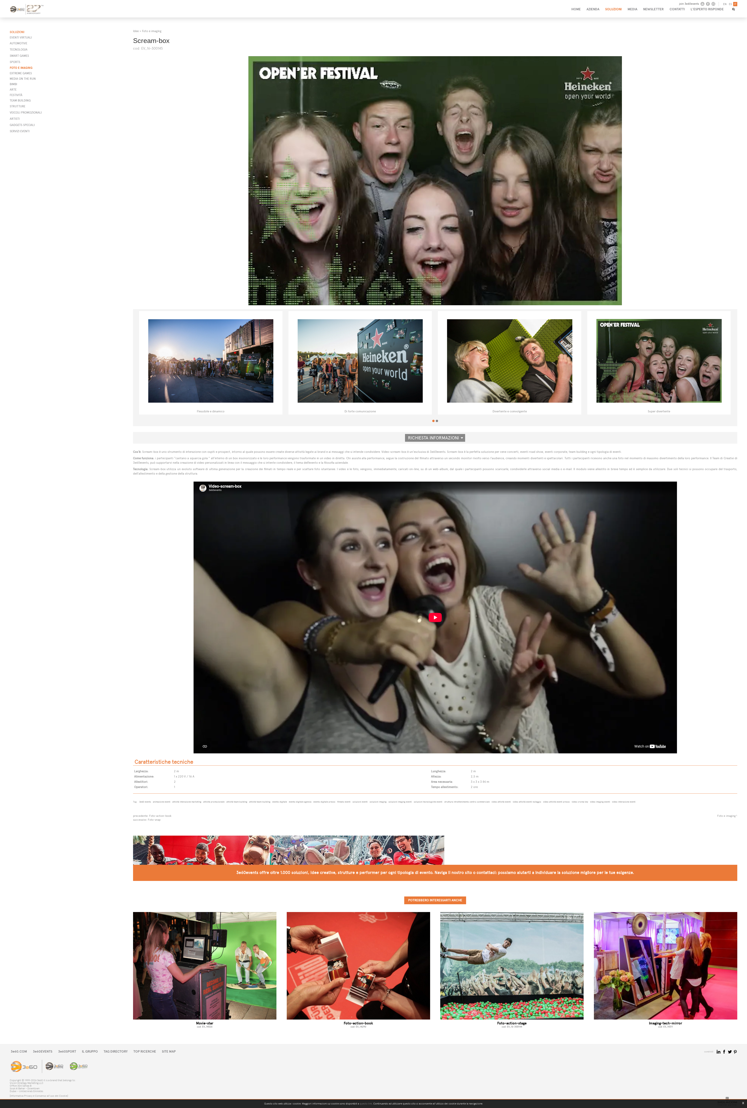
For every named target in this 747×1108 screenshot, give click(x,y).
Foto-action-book (160, 816)
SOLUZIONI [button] (613, 9)
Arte (13, 89)
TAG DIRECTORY (116, 1051)
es (730, 4)
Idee (136, 31)
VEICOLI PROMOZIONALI (26, 112)
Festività (16, 95)
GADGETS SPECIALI (22, 125)
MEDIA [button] (632, 9)
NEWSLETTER (653, 9)
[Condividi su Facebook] (724, 1051)
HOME (576, 9)
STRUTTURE (17, 106)
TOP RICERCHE (144, 1051)
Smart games (19, 56)
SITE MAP (169, 1051)
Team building (20, 100)
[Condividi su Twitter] (730, 1051)
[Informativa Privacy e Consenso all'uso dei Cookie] (39, 1095)
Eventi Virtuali (21, 37)
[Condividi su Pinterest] (735, 1051)
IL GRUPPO (90, 1051)
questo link (366, 1103)
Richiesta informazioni (435, 438)
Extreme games (21, 73)
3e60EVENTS (42, 1051)
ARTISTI (15, 119)
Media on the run (23, 78)
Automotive (18, 43)
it (735, 4)
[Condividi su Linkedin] (719, 1051)
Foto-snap (154, 819)
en (725, 4)
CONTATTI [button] (677, 9)
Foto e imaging (21, 68)
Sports (15, 62)
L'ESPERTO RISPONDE (707, 9)
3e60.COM (19, 1051)
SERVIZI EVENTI (20, 131)
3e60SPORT (67, 1051)
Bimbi (13, 84)
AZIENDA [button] (593, 9)
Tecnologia (18, 49)
